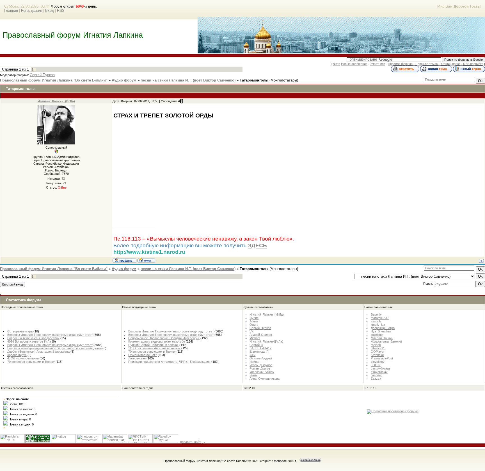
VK (251, 331)
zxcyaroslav (379, 371)
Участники (377, 63)
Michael (255, 338)
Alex (252, 355)
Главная (11, 10)
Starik (253, 375)
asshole (376, 321)
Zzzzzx (376, 378)
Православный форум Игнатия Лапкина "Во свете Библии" (53, 80)
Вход (49, 10)
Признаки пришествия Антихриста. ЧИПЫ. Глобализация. (169, 361)
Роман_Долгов (260, 368)
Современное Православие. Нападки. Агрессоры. (164, 338)
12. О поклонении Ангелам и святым (154, 348)
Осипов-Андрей (261, 358)
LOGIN (376, 365)
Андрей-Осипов (261, 334)
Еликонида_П (259, 351)
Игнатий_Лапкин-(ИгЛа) (266, 341)
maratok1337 (380, 318)
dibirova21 (378, 348)
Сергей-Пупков (42, 75)
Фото (336, 63)
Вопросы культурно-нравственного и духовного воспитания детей (54, 348)
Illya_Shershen (381, 331)
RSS (61, 10)
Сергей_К (256, 345)
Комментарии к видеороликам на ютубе (156, 341)
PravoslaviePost (382, 358)
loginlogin (377, 334)
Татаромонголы (254, 80)
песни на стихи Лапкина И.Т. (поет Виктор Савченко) (188, 80)
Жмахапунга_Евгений (386, 341)
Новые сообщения (354, 63)
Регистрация (31, 10)
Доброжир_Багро (383, 328)
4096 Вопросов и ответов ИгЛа (29, 341)
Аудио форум (124, 80)
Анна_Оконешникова (265, 378)
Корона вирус (17, 355)
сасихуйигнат (380, 368)
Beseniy (376, 314)
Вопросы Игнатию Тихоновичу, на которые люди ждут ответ (50, 334)
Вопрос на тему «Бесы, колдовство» (33, 338)
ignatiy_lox (378, 324)
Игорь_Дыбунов (261, 365)
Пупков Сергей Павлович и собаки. (153, 345)
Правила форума (400, 63)
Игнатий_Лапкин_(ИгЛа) (56, 101)
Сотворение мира (20, 331)
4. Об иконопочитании (23, 358)
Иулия (254, 318)
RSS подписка (473, 63)
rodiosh (376, 345)
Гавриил (376, 375)
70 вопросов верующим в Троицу (31, 361)
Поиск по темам (426, 63)
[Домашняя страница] (146, 259)
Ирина (254, 361)
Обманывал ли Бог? (142, 355)
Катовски (377, 355)
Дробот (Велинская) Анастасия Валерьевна (38, 351)
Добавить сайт (190, 441)
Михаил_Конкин (382, 338)
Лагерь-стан (137, 358)
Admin (254, 321)
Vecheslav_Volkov (262, 371)
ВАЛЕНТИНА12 (260, 348)
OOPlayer (378, 351)
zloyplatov (378, 361)
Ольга (254, 324)
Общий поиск (450, 63)
